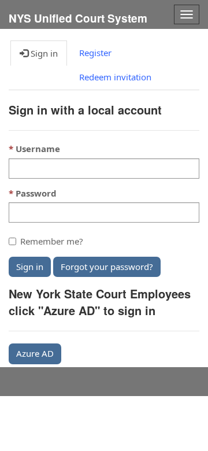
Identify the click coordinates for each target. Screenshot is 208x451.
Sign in (29, 266)
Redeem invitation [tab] (115, 77)
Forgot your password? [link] (107, 266)
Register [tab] (95, 52)
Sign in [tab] (43, 53)
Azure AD (35, 353)
